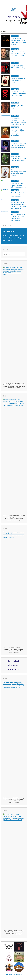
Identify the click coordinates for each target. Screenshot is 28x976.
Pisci (4, 238)
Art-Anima (14, 17)
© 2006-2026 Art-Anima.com (14, 974)
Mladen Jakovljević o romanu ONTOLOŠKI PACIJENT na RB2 (18, 53)
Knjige (5, 235)
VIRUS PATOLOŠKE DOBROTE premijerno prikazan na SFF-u (18, 93)
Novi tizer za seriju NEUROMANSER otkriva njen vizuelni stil (18, 185)
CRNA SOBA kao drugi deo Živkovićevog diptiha (18, 80)
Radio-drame (7, 240)
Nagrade (12, 238)
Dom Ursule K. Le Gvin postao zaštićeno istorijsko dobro (18, 195)
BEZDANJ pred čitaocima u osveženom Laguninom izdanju (19, 158)
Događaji (21, 235)
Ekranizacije (13, 235)
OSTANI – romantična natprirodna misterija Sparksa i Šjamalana (18, 145)
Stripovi (20, 238)
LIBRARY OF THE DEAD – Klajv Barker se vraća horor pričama (19, 107)
